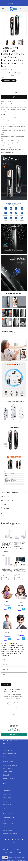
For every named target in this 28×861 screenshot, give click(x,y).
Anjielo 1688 (6, 808)
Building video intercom (9, 756)
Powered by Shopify (22, 860)
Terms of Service (7, 797)
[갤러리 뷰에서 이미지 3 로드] (21, 42)
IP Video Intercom (7, 750)
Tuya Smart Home (8, 761)
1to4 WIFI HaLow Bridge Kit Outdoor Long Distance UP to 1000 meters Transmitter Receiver (20, 542)
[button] (3, 9)
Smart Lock (6, 775)
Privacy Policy (6, 787)
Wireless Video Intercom (9, 753)
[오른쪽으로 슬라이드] (26, 42)
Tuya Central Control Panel (10, 765)
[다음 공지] (25, 3)
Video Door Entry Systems (10, 740)
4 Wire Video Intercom (9, 743)
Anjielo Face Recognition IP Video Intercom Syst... (13, 690)
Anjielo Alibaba (7, 804)
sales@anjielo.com (8, 823)
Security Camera (7, 771)
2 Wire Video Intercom (9, 747)
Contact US (6, 820)
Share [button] (4, 513)
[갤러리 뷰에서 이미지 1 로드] (7, 42)
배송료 (12, 75)
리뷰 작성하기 (14, 735)
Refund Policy (6, 790)
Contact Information (8, 801)
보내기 (6, 684)
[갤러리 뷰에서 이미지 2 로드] (14, 42)
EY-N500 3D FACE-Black (9, 80)
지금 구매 (14, 97)
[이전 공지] (3, 3)
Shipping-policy (7, 794)
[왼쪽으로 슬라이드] (1, 42)
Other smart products (8, 778)
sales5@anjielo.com (8, 827)
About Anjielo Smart (8, 814)
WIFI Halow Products (8, 768)
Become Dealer (16, 645)
